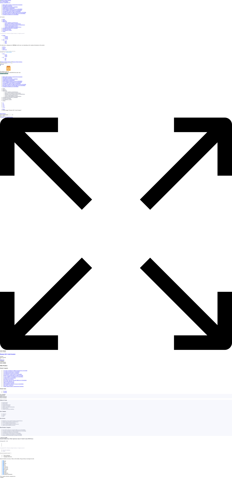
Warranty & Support (6, 405)
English (3, 35)
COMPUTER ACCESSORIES (8, 8)
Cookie (3, 451)
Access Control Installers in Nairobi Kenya (13, 27)
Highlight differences (8, 456)
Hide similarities (7, 455)
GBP (6, 43)
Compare (2, 361)
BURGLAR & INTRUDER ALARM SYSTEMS (13, 375)
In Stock (5, 391)
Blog (3, 416)
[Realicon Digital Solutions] (5, 0)
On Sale (5, 392)
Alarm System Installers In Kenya (11, 25)
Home (3, 109)
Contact (3, 31)
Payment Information (6, 404)
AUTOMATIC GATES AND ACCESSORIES (11, 11)
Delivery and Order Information (8, 406)
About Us (4, 20)
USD (3, 39)
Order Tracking (4, 49)
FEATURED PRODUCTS (9, 381)
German (6, 38)
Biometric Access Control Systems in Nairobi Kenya (15, 24)
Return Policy (5, 403)
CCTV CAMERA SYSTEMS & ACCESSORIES (12, 10)
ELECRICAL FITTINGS (9, 379)
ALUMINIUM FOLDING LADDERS (10, 6)
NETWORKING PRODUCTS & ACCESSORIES (12, 9)
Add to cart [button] (2, 359)
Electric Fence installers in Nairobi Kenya (13, 23)
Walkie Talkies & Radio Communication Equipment (12, 4)
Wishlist (3, 48)
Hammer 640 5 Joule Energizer (7, 354)
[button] (3, 350)
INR (6, 42)
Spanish (6, 37)
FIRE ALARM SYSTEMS (9, 382)
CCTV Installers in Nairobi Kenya (11, 22)
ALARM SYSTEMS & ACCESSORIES (10, 14)
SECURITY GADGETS (7, 5)
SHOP (3, 19)
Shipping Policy (5, 407)
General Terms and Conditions (8, 409)
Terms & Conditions (6, 450)
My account (4, 47)
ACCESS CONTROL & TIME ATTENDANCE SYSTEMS (14, 12)
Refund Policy (5, 402)
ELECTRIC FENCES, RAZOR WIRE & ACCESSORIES (13, 13)
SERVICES (4, 21)
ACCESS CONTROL (6, 29)
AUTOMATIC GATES (7, 30)
